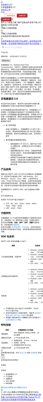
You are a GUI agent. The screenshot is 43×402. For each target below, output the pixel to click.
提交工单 (23, 353)
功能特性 (16, 225)
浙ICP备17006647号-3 (29, 397)
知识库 (4, 10)
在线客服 (34, 353)
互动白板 (25, 227)
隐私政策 (31, 400)
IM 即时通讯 (16, 227)
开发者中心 (6, 5)
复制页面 (6, 61)
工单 (9, 10)
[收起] (3, 357)
